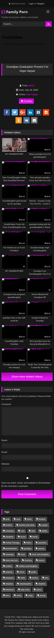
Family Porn (16, 11)
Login (31, 3)
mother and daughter (28, 566)
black (29, 519)
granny (41, 548)
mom (23, 554)
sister (22, 578)
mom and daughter (40, 554)
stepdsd (41, 583)
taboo (38, 589)
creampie (10, 531)
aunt (18, 519)
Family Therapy (12, 542)
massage (10, 554)
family (35, 536)
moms (41, 560)
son (46, 578)
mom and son (12, 560)
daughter (9, 536)
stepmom (10, 589)
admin (31, 85)
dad (33, 531)
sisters (35, 578)
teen (7, 595)
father (28, 542)
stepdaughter (25, 583)
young (42, 595)
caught (44, 525)
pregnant (9, 578)
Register (40, 3)
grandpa (27, 548)
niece (22, 572)
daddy (44, 531)
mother (9, 566)
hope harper (32, 94)
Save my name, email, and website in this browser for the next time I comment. (25, 484)
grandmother (11, 548)
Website (5, 464)
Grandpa (28, 101)
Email (4, 452)
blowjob (42, 519)
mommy (28, 560)
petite (33, 572)
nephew (9, 572)
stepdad (9, 583)
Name (5, 440)
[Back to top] (45, 629)
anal (7, 519)
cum (23, 531)
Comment (6, 404)
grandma (42, 542)
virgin (30, 595)
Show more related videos (27, 376)
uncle (18, 595)
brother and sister (26, 525)
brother (9, 525)
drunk (22, 536)
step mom (25, 589)
